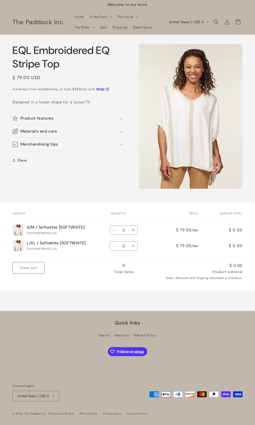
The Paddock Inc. (36, 414)
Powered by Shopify (61, 414)
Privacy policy (112, 414)
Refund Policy (145, 335)
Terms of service (137, 414)
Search (104, 335)
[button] (100, 16)
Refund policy (89, 414)
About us (122, 335)
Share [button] (22, 160)
